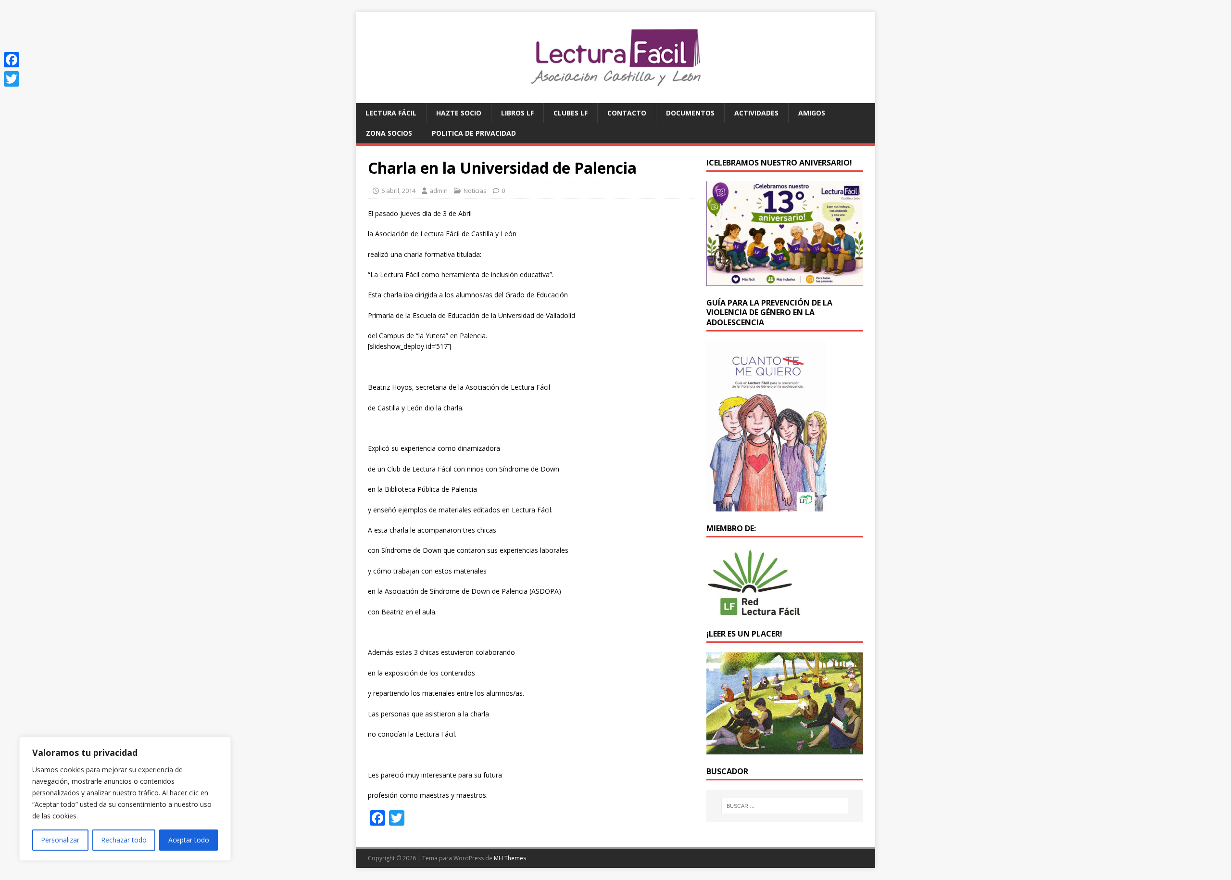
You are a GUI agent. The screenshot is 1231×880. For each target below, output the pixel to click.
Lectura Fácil (390, 112)
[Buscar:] (784, 806)
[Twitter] (11, 79)
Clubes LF (570, 112)
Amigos (811, 112)
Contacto (626, 112)
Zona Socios (389, 133)
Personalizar (60, 839)
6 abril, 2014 (398, 190)
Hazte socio (458, 112)
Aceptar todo (188, 839)
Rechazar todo (124, 839)
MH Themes (510, 858)
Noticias (475, 190)
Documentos (690, 112)
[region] (125, 799)
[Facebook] (11, 59)
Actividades (756, 112)
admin (438, 190)
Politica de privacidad (474, 133)
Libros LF (517, 112)
